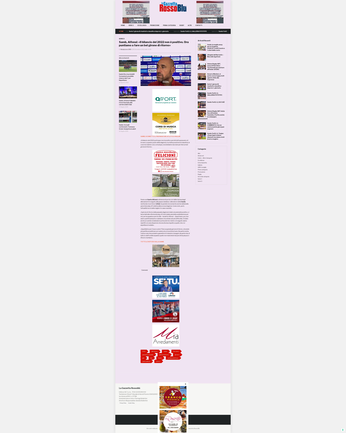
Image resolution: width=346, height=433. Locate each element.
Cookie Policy (131, 403)
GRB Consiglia (202, 167)
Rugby (181, 25)
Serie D (122, 39)
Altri (190, 25)
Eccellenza (141, 25)
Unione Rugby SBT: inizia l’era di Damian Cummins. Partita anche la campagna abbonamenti (211, 114)
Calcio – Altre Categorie (205, 158)
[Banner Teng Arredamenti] (165, 256)
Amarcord (201, 155)
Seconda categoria (203, 176)
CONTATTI (198, 25)
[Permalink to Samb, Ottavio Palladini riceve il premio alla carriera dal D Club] (128, 93)
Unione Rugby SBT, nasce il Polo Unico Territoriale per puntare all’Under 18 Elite (215, 66)
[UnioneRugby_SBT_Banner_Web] (165, 311)
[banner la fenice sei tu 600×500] (165, 287)
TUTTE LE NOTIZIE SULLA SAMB (152, 242)
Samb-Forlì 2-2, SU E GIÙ (206, 31)
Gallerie (200, 165)
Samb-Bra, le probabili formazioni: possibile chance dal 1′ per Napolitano (126, 77)
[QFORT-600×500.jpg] (165, 100)
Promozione (154, 25)
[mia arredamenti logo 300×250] (165, 335)
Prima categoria (169, 25)
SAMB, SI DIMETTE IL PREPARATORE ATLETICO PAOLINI (160, 136)
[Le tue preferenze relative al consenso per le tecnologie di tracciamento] (343, 430)
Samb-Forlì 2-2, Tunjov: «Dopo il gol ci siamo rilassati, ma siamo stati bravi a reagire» (215, 136)
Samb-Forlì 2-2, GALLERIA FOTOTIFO (173, 31)
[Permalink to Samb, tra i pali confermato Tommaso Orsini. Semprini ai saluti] (128, 117)
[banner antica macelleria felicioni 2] (165, 161)
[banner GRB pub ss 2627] (136, 12)
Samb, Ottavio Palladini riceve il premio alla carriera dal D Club (127, 103)
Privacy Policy (123, 403)
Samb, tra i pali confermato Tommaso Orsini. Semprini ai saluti (127, 127)
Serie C (131, 25)
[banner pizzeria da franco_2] (173, 397)
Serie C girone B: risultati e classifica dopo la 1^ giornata (128, 31)
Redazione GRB (126, 49)
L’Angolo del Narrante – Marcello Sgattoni (215, 56)
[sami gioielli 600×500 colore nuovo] (165, 185)
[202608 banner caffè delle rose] (173, 421)
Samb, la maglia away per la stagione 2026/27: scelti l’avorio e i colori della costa (216, 47)
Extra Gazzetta (202, 162)
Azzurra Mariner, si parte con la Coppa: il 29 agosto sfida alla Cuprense (215, 76)
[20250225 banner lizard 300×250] (165, 124)
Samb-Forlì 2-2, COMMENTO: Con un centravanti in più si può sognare (215, 126)
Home (123, 25)
